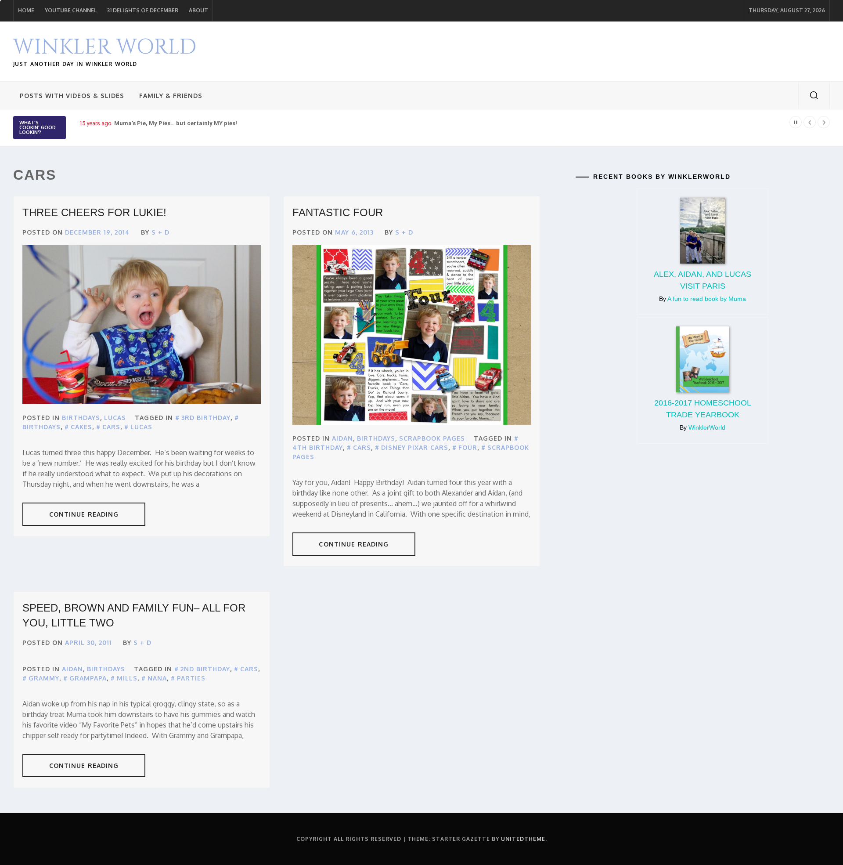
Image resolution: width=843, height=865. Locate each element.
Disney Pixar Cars (414, 447)
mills (127, 678)
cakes (81, 427)
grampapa (88, 678)
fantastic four (337, 212)
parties (191, 678)
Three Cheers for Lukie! (94, 212)
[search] (814, 95)
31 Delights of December (142, 10)
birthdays (81, 417)
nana (157, 678)
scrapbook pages (432, 438)
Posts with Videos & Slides (72, 95)
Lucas (115, 417)
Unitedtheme (523, 839)
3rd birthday (206, 417)
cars (111, 427)
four (467, 447)
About (198, 10)
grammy (44, 678)
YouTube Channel (71, 10)
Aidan (342, 438)
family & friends (170, 95)
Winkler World (104, 47)
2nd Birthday (205, 669)
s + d (160, 232)
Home (26, 10)
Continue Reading (84, 514)
